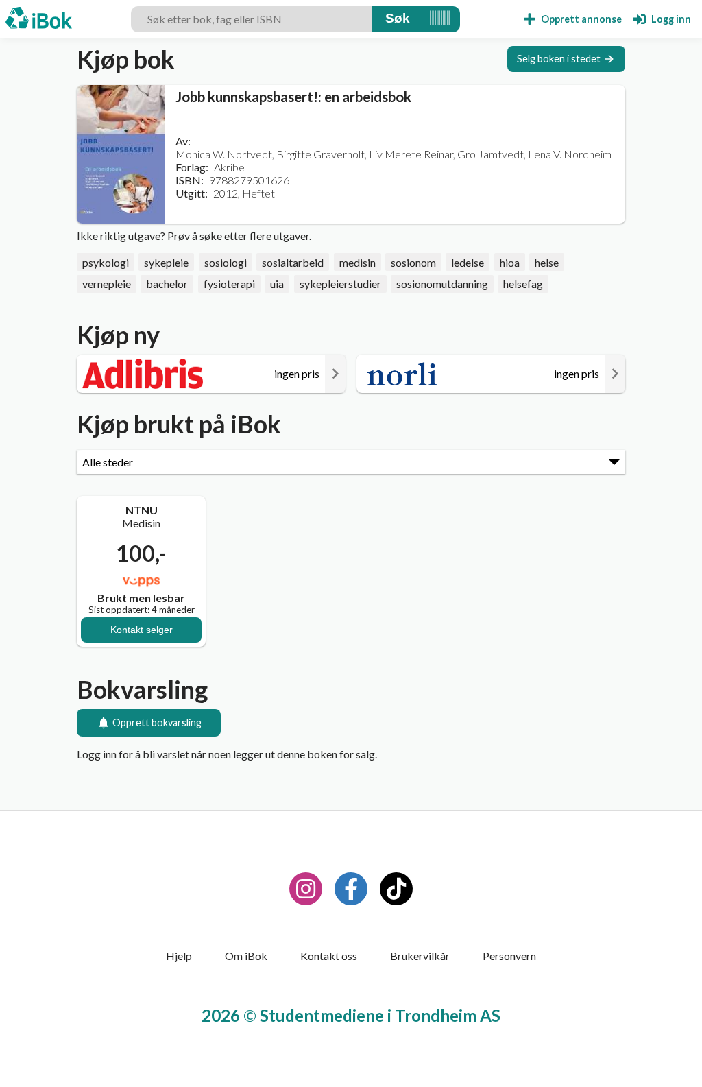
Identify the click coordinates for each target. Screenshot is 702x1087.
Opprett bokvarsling (157, 722)
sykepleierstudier (340, 283)
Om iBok (246, 955)
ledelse (467, 262)
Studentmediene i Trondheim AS (380, 1015)
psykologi (105, 262)
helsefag (523, 283)
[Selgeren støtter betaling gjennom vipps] (141, 581)
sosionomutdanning (442, 283)
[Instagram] (305, 888)
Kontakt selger (141, 629)
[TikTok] (396, 888)
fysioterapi (229, 283)
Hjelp (179, 955)
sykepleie (166, 262)
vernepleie (106, 283)
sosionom (413, 262)
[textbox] (251, 19)
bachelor (167, 283)
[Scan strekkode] (440, 19)
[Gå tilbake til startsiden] (38, 19)
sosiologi (225, 262)
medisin (357, 262)
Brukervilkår (420, 955)
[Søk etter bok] (397, 19)
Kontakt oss (328, 955)
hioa (510, 262)
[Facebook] (351, 888)
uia (277, 283)
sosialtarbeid (293, 262)
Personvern (509, 955)
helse (547, 262)
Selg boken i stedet (559, 58)
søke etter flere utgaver (254, 235)
